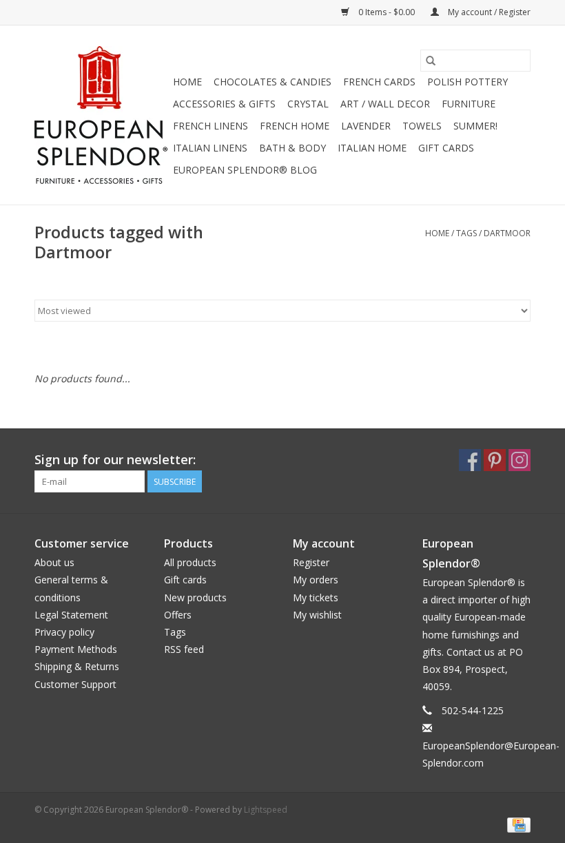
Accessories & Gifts (224, 103)
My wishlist (317, 614)
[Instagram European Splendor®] (519, 460)
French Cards (379, 81)
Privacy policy (64, 631)
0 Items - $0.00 (386, 12)
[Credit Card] (516, 824)
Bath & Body (292, 147)
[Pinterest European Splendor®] (495, 460)
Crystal (308, 103)
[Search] (430, 61)
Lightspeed (265, 809)
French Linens (210, 125)
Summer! (475, 125)
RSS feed (184, 649)
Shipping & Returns (76, 666)
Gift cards (446, 147)
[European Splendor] (101, 115)
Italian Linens (210, 147)
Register (311, 562)
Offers (178, 614)
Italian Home (372, 147)
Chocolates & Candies (272, 81)
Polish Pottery (467, 81)
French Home (294, 125)
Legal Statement (71, 614)
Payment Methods (75, 649)
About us (54, 562)
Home (187, 81)
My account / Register (488, 12)
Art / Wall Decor (385, 103)
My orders (315, 579)
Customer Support (75, 684)
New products (195, 597)
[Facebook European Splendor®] (470, 460)
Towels (422, 125)
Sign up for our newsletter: (115, 459)
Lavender (366, 125)
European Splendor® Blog (245, 169)
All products (190, 562)
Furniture (468, 103)
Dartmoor (507, 233)
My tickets (315, 597)
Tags (466, 233)
